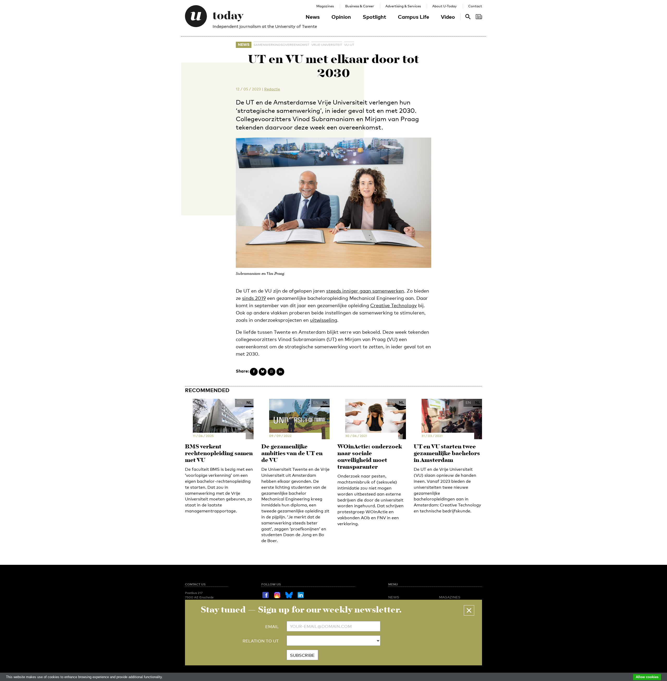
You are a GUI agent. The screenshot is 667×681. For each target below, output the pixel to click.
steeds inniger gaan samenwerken (365, 291)
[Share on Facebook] (254, 372)
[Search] (479, 17)
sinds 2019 (254, 298)
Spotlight (374, 17)
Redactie (272, 89)
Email (272, 626)
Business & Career (359, 6)
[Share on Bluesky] (263, 372)
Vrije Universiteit (326, 45)
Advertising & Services (403, 6)
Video (448, 17)
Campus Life (413, 17)
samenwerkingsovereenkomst (281, 45)
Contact (475, 6)
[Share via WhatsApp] (271, 372)
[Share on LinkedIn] (280, 372)
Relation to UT (261, 641)
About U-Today (444, 6)
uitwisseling (323, 320)
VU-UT (349, 45)
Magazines (325, 6)
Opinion (341, 17)
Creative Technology (393, 305)
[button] (469, 610)
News (313, 17)
